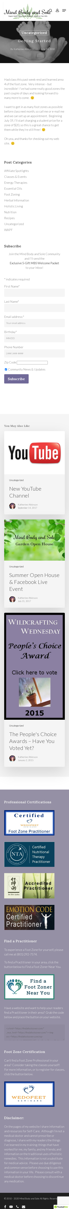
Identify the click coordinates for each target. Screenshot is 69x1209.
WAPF (8, 230)
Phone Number (13, 347)
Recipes (9, 218)
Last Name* (11, 301)
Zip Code (10, 362)
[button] (64, 10)
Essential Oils (13, 188)
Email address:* (14, 317)
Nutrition (10, 212)
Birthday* (10, 332)
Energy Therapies (15, 182)
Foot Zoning (12, 194)
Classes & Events (15, 176)
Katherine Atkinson (24, 49)
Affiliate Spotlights (16, 171)
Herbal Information (16, 200)
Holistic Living (13, 206)
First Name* (12, 286)
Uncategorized (34, 33)
